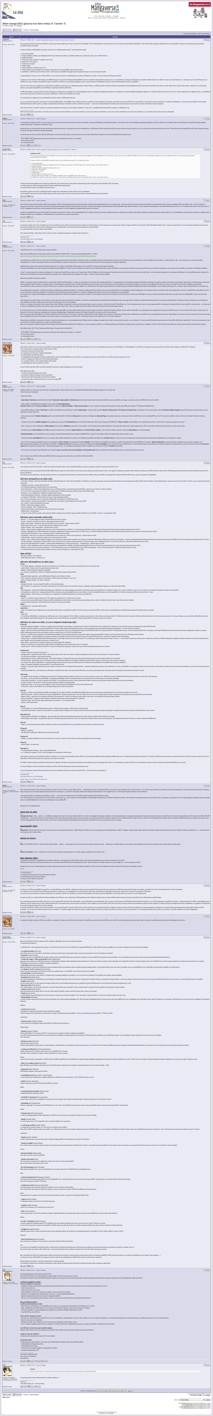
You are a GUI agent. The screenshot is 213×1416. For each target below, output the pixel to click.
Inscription (115, 16)
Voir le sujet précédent (189, 33)
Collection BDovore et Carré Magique (31, 239)
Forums (25, 30)
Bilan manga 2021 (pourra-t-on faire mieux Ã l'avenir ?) (34, 23)
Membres (108, 16)
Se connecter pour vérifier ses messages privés (105, 18)
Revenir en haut (7, 114)
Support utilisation (110, 1413)
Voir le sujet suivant (203, 33)
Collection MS (24, 237)
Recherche (102, 16)
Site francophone (102, 1413)
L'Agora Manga (34, 30)
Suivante (19, 25)
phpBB (103, 1412)
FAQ (96, 16)
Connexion (122, 18)
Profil (89, 18)
